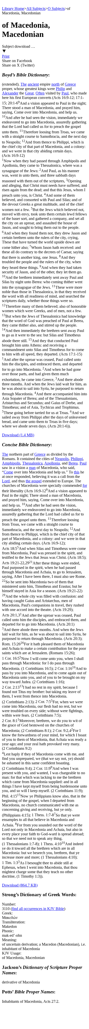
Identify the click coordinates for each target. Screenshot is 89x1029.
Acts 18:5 (44, 553)
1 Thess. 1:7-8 (43, 829)
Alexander (10, 93)
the (28, 481)
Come (8, 472)
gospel (36, 481)
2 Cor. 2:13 (41, 694)
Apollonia (52, 463)
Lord (6, 481)
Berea (73, 463)
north (55, 84)
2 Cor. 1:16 (44, 675)
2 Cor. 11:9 (44, 779)
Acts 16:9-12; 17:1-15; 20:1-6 (44, 261)
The (24, 84)
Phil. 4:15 (44, 805)
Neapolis (62, 459)
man (32, 468)
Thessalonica (32, 463)
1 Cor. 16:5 (43, 663)
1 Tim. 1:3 (39, 869)
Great (29, 93)
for (85, 485)
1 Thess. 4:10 (42, 850)
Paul (65, 93)
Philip (60, 89)
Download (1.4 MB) (18, 435)
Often (40, 93)
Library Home (13, 8)
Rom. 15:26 (44, 648)
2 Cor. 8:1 (42, 726)
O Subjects (56, 8)
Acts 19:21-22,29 (44, 586)
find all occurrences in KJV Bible (38, 909)
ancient (33, 84)
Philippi (77, 459)
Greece (70, 84)
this (76, 472)
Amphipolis (11, 463)
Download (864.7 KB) (20, 885)
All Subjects (35, 8)
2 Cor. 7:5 (42, 708)
